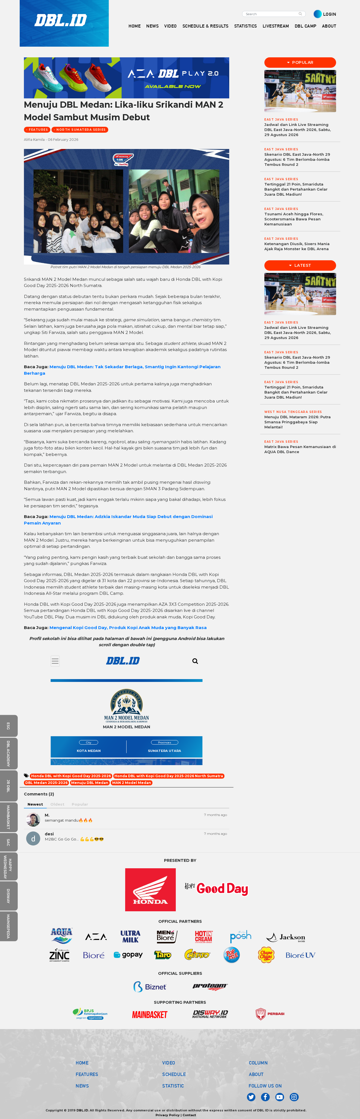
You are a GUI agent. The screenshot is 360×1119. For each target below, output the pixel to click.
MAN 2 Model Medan (131, 783)
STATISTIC (173, 1086)
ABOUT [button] (329, 26)
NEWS (82, 1086)
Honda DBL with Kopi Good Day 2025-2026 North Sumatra (168, 776)
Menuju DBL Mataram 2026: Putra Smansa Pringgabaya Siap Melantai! (297, 422)
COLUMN (258, 1063)
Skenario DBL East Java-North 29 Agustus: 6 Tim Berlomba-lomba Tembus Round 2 (297, 159)
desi (49, 834)
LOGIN (329, 14)
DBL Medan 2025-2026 (46, 783)
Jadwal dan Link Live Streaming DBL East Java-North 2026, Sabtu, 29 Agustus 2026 (297, 129)
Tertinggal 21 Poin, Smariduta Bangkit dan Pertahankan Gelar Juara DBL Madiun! (296, 189)
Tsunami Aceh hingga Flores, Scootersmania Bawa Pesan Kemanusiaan (293, 219)
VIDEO (170, 26)
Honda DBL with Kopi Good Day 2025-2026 (71, 776)
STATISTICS (245, 26)
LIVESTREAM (276, 26)
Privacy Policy (168, 1115)
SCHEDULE (174, 1074)
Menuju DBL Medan (89, 783)
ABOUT (256, 1074)
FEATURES (87, 1074)
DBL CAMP (305, 26)
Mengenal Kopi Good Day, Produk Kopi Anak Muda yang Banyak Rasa (128, 627)
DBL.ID (82, 1110)
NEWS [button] (152, 26)
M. (47, 815)
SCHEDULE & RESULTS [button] (206, 26)
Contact (189, 1115)
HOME (135, 26)
